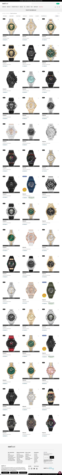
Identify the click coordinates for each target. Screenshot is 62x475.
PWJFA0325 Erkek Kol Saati (7, 275)
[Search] (57, 3)
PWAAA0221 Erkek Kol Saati (7, 64)
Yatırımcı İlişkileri (27, 459)
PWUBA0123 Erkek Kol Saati (7, 143)
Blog (34, 462)
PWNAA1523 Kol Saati (25, 38)
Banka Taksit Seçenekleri (20, 456)
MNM (56, 474)
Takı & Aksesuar (36, 457)
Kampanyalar (36, 458)
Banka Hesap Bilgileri (20, 457)
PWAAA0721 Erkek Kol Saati (7, 195)
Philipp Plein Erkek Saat (13, 13)
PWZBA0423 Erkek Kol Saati (26, 408)
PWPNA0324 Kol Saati (45, 169)
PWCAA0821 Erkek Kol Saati (46, 64)
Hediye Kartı (36, 461)
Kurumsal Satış (27, 457)
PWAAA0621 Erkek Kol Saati (46, 90)
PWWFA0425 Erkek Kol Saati (7, 328)
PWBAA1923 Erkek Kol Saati (7, 434)
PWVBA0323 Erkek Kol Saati (26, 195)
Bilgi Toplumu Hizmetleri (11, 459)
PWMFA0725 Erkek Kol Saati (7, 301)
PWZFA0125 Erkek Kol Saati (26, 143)
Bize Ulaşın (36, 466)
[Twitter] (29, 468)
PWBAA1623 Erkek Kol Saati (46, 408)
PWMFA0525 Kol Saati (25, 328)
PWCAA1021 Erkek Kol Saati (46, 222)
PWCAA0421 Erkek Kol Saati (7, 90)
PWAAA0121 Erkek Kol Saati (7, 222)
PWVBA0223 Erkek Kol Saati (46, 301)
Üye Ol (52, 457)
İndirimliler (35, 459)
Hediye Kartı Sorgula (19, 460)
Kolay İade (18, 458)
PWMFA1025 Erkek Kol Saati (46, 275)
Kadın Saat (35, 455)
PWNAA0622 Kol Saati (6, 38)
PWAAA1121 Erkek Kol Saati (7, 169)
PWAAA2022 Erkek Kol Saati (7, 408)
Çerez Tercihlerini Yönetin (11, 460)
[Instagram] (31, 468)
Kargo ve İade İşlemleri (20, 455)
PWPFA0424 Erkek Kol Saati (46, 434)
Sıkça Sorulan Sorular (11, 455)
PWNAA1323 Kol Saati (25, 301)
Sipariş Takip (18, 459)
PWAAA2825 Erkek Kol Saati (46, 38)
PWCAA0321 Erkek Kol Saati (46, 143)
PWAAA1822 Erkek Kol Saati (46, 195)
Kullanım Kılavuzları (19, 462)
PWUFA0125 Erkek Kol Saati (26, 275)
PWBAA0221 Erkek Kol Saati (26, 64)
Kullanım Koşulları (10, 456)
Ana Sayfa (3, 13)
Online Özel (35, 460)
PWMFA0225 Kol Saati (25, 90)
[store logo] (5, 3)
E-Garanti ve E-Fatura (20, 461)
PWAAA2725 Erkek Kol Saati (46, 328)
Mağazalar (26, 456)
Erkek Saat (7, 13)
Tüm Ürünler (36, 456)
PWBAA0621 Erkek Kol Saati (26, 169)
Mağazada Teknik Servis (28, 458)
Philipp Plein (4, 36)
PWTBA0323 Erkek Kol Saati (26, 434)
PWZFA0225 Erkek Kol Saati (26, 222)
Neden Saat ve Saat (28, 455)
